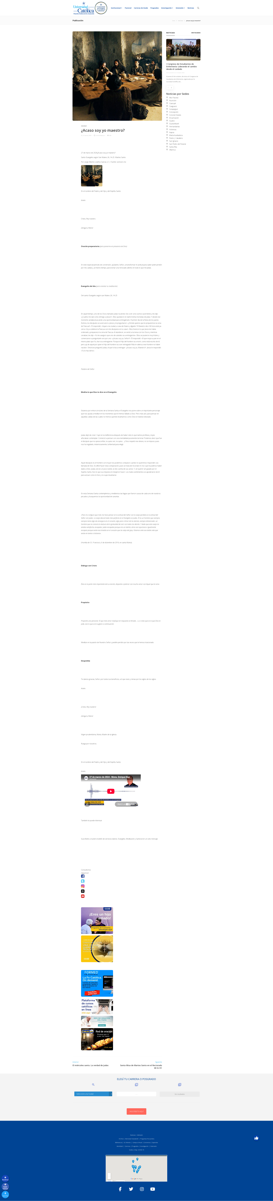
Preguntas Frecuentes (147, 1139)
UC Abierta (127, 1142)
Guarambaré (174, 123)
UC (81, 135)
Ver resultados (180, 1094)
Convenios (147, 1142)
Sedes (131, 1150)
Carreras (127, 1146)
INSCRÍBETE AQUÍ (136, 1111)
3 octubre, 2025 (180, 72)
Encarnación (174, 118)
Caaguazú (173, 106)
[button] (256, 1138)
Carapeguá (173, 109)
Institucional (116, 8)
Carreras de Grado (141, 8)
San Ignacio (173, 141)
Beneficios (5, 1180)
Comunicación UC (171, 72)
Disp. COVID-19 (139, 1150)
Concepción (173, 112)
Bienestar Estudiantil (131, 1139)
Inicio (173, 20)
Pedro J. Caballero (176, 138)
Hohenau (172, 129)
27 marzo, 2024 (87, 135)
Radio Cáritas (5, 1188)
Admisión (140, 1135)
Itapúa (171, 132)
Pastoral (128, 8)
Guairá (171, 121)
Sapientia (155, 1142)
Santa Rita (173, 147)
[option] (183, 61)
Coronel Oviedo (175, 115)
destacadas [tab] (195, 33)
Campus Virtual (137, 1142)
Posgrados (154, 8)
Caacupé (172, 103)
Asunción (172, 100)
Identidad (180, 20)
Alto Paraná (173, 97)
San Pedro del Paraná (177, 144)
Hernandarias (174, 126)
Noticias (191, 8)
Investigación (166, 8)
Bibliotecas (118, 1142)
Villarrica (172, 150)
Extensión (179, 8)
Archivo (121, 1139)
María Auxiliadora (176, 135)
